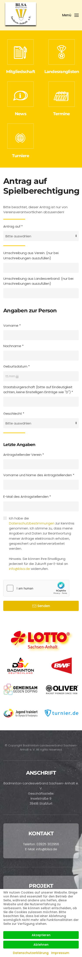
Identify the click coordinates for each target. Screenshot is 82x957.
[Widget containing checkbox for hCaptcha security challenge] (36, 588)
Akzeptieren (41, 935)
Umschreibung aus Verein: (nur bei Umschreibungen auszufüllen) (31, 255)
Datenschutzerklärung (31, 953)
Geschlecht (13, 413)
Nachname (13, 346)
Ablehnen (41, 944)
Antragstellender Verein (23, 454)
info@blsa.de (19, 568)
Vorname (12, 325)
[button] (70, 15)
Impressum (60, 953)
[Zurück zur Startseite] (21, 15)
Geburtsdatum (16, 366)
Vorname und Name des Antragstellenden (38, 475)
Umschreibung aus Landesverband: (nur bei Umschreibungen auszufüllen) (38, 281)
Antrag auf (13, 226)
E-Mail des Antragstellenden (27, 496)
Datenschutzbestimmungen (31, 523)
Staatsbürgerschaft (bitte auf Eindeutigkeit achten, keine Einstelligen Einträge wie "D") (38, 389)
